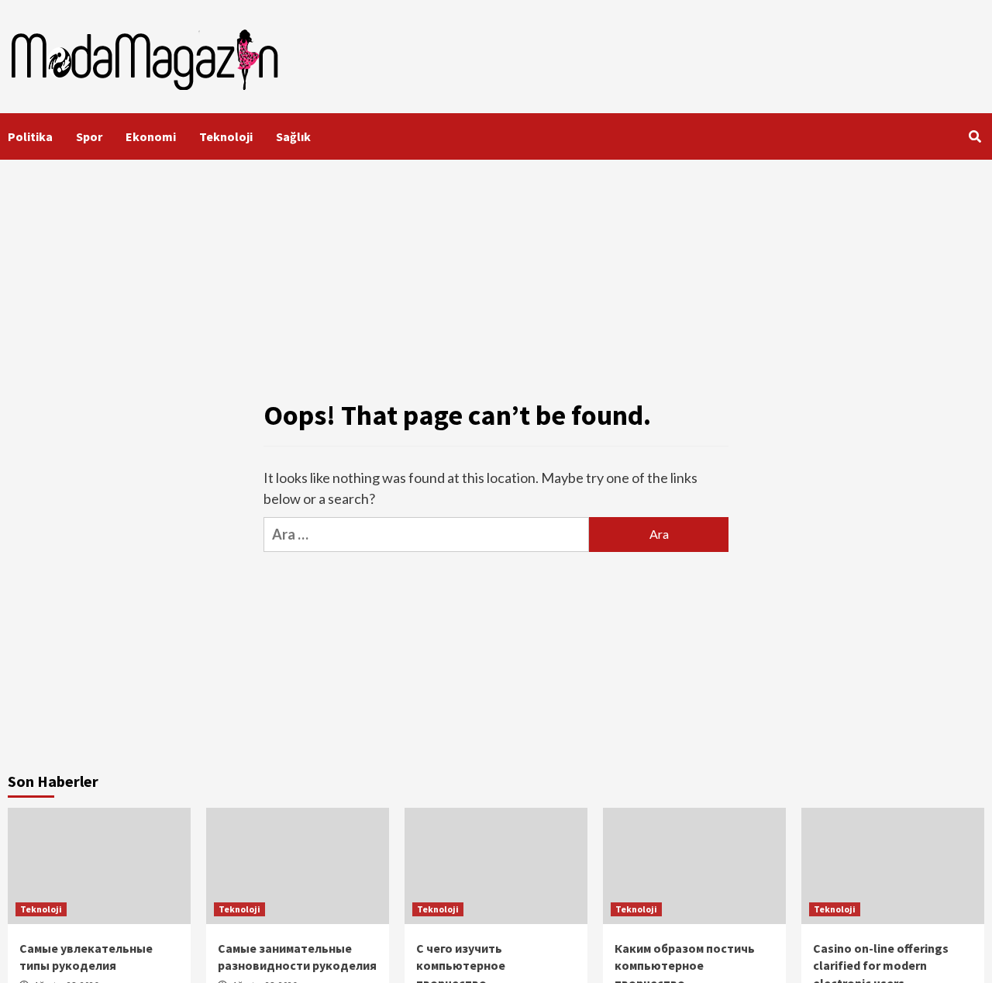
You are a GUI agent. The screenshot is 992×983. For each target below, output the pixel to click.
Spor (89, 136)
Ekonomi (151, 136)
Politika (30, 136)
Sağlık (293, 136)
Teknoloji (226, 136)
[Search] (974, 136)
